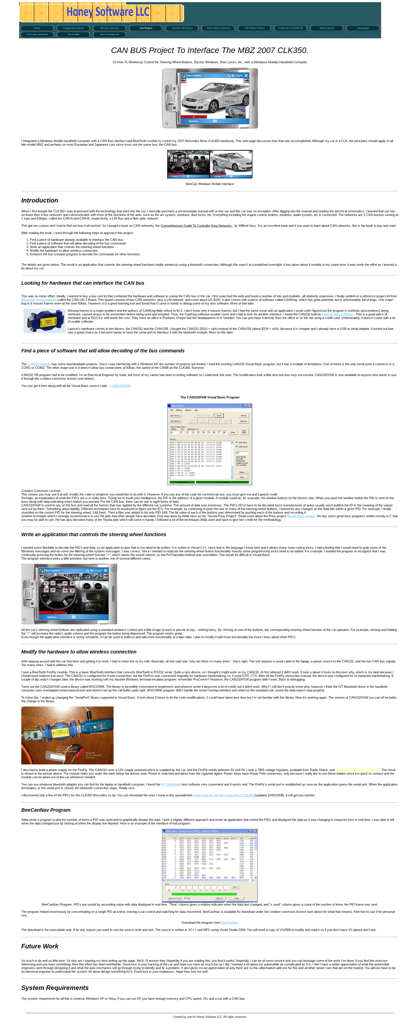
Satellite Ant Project (182, 28)
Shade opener (327, 28)
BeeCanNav (229, 922)
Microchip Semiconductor (39, 300)
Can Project (146, 28)
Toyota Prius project (301, 516)
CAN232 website (39, 364)
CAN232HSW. (121, 386)
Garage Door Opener (73, 28)
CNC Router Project (255, 28)
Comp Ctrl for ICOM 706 (291, 28)
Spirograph (363, 28)
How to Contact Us (109, 34)
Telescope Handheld (37, 34)
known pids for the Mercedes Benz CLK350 (224, 795)
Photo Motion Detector (218, 28)
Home (37, 28)
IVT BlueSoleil (171, 784)
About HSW (73, 34)
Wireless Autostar (110, 28)
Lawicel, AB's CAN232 (338, 314)
